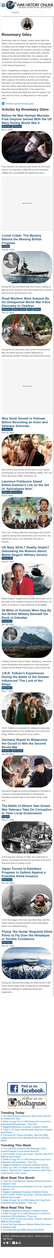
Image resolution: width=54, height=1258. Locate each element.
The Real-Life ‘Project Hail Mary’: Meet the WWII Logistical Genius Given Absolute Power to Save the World (25, 1138)
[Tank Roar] (13, 1243)
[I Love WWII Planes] (16, 1243)
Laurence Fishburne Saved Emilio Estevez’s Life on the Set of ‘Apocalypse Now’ (25, 485)
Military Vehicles (19, 309)
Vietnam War (7, 429)
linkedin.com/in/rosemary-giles (20, 104)
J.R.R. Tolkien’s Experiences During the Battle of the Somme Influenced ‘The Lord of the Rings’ (25, 678)
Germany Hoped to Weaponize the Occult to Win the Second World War (24, 743)
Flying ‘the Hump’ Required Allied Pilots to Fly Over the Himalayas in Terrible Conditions (27, 935)
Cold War (5, 246)
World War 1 (7, 688)
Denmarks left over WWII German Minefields (23, 1230)
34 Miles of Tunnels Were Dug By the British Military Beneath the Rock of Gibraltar (26, 614)
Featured (5, 817)
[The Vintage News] (4, 1243)
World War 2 (7, 126)
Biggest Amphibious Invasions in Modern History (25, 1127)
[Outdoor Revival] (7, 1243)
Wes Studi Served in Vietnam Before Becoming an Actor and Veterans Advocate (25, 422)
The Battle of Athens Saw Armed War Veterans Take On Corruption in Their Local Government (27, 809)
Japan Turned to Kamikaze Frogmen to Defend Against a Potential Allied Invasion (24, 872)
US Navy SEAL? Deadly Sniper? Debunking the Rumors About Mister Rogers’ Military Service (25, 551)
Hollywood (17, 126)
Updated (37, 309)
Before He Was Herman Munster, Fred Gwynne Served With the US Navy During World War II (27, 119)
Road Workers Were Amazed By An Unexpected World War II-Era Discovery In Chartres (26, 302)
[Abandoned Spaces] (10, 1243)
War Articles (18, 751)
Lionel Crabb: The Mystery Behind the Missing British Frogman (22, 239)
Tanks (30, 309)
